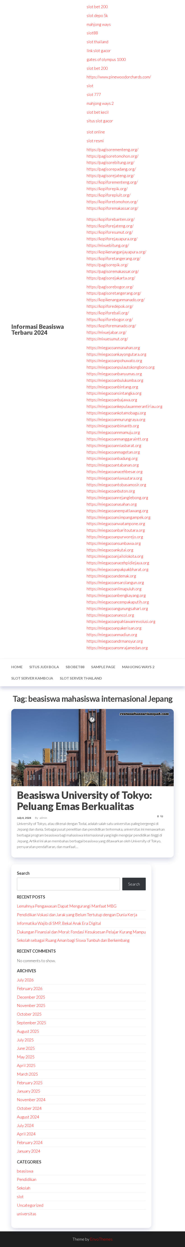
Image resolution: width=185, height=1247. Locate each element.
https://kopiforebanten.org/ (110, 219)
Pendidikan (26, 1179)
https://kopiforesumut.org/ (110, 232)
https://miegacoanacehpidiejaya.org (118, 562)
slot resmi (95, 140)
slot (90, 85)
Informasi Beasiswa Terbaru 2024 (37, 329)
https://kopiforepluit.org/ (108, 194)
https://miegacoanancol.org (110, 615)
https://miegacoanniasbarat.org (114, 445)
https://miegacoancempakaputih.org (118, 601)
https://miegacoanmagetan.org (113, 451)
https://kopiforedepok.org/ (110, 306)
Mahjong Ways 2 (138, 667)
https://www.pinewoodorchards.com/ (119, 76)
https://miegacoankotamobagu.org (116, 412)
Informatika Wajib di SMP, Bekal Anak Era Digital (59, 923)
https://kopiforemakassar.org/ (112, 208)
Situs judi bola (44, 667)
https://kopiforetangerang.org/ (113, 258)
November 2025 (31, 1005)
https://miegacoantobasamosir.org (116, 484)
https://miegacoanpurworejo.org (115, 536)
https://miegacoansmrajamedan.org (117, 647)
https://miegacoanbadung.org (112, 458)
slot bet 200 (97, 6)
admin (43, 817)
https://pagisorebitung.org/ (110, 162)
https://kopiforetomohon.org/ (112, 201)
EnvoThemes (101, 1239)
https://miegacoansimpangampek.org (118, 517)
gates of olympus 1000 (106, 59)
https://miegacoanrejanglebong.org (117, 497)
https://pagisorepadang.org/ (111, 168)
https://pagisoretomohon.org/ (112, 156)
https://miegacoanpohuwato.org (114, 360)
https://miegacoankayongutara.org (116, 354)
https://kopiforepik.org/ (107, 188)
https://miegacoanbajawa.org (112, 399)
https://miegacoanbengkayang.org (116, 595)
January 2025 (28, 1090)
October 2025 (29, 1014)
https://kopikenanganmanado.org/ (116, 299)
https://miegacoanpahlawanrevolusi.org (121, 621)
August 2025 (28, 1031)
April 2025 (26, 1065)
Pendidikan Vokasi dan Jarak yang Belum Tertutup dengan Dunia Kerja (77, 914)
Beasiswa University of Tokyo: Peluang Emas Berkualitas (84, 800)
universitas (26, 1213)
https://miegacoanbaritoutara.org (116, 530)
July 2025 (25, 1039)
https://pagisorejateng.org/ (110, 175)
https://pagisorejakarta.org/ (111, 277)
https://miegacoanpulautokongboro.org (121, 367)
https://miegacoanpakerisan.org (114, 627)
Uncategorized (30, 1205)
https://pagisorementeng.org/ (112, 149)
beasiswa (25, 1170)
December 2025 (31, 997)
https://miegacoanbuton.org (111, 490)
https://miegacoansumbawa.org (114, 543)
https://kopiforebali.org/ (108, 312)
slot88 (92, 32)
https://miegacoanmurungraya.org (116, 419)
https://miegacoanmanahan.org (113, 347)
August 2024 (28, 1116)
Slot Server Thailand (81, 678)
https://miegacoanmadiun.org (112, 634)
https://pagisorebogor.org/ (110, 286)
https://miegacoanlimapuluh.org (114, 588)
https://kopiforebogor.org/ (110, 319)
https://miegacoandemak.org (111, 575)
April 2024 (26, 1133)
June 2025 (26, 1048)
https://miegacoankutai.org (110, 549)
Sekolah (23, 1187)
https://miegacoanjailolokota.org (115, 556)
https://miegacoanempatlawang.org (117, 510)
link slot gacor (99, 50)
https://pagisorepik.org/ (107, 264)
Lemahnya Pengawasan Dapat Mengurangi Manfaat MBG (66, 905)
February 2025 (29, 1082)
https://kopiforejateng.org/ (110, 225)
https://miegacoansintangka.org (114, 393)
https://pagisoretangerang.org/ (114, 293)
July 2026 (25, 979)
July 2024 (25, 1125)
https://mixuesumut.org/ (107, 338)
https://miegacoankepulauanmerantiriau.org (124, 406)
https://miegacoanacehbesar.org (115, 471)
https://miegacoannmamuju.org (113, 432)
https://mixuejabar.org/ (106, 332)
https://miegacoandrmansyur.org (115, 641)
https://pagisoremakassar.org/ (113, 271)
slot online (96, 131)
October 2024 (29, 1108)
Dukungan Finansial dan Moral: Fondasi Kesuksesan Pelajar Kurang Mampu (81, 931)
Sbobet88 (75, 667)
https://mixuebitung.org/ (108, 245)
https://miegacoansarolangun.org (115, 582)
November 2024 (31, 1099)
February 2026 (29, 988)
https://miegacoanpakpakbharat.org (117, 569)
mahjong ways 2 (100, 103)
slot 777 (94, 94)
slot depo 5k (97, 15)
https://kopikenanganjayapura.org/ (116, 251)
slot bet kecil (98, 112)
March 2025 (27, 1074)
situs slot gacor (100, 120)
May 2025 (26, 1056)
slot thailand (97, 41)
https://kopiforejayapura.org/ (112, 238)
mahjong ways (99, 24)
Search (23, 873)
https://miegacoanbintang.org (112, 386)
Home (17, 667)
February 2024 (29, 1142)
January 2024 (28, 1150)
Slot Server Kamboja (32, 678)
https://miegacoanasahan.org (112, 504)
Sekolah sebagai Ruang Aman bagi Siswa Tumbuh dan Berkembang (73, 940)
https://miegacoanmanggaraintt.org (117, 438)
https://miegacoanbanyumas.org (114, 373)
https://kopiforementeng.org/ (112, 182)
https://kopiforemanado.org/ (111, 325)
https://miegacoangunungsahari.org (117, 608)
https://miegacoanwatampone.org (116, 523)
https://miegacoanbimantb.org (113, 425)
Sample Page (103, 667)
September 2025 (31, 1022)
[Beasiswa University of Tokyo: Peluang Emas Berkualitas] (92, 747)
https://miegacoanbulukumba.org (115, 380)
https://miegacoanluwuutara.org (114, 478)
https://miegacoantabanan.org (113, 464)
